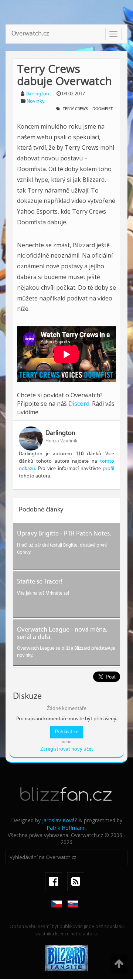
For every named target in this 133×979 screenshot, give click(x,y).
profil (108, 469)
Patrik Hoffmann (66, 827)
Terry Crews (75, 109)
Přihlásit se (66, 732)
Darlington (37, 94)
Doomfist (102, 109)
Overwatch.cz (30, 34)
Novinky (36, 101)
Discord (78, 404)
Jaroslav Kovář (59, 820)
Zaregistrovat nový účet (66, 749)
